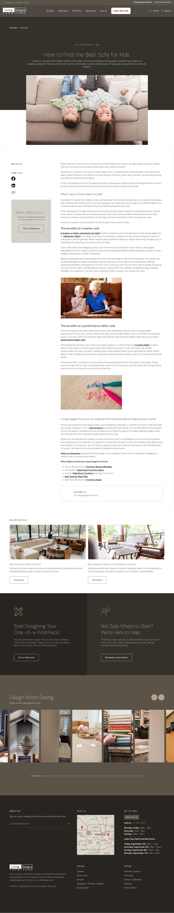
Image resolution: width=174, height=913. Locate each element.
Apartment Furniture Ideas (90, 470)
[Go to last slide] (154, 697)
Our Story (76, 10)
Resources (14, 28)
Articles (24, 28)
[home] (14, 11)
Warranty (128, 883)
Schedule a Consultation (116, 657)
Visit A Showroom (31, 228)
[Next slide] (161, 697)
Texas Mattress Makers (163, 2)
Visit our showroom (70, 453)
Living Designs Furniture (142, 2)
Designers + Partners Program (90, 883)
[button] (50, 11)
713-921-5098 (138, 823)
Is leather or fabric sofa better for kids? (80, 233)
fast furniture (96, 428)
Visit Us (103, 10)
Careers (80, 871)
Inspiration (63, 10)
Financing (128, 875)
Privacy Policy (130, 887)
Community (82, 875)
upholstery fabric (72, 236)
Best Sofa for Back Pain (76, 476)
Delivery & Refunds (132, 879)
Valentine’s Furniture (83, 473)
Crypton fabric (142, 345)
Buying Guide (83, 887)
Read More (19, 580)
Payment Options (132, 871)
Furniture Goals (94, 479)
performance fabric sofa (73, 340)
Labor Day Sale (120, 10)
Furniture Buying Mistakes (99, 466)
